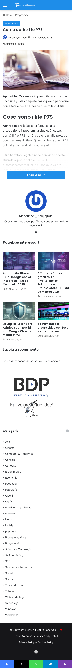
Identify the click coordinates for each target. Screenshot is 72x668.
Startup (9, 579)
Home (9, 15)
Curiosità (10, 465)
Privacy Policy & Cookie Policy (36, 642)
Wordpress (11, 615)
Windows (10, 609)
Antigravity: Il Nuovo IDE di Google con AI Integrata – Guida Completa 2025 (17, 278)
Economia (11, 477)
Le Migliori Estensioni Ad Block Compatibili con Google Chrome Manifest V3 (17, 329)
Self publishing (14, 555)
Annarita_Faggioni (17, 37)
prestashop (12, 531)
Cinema (10, 447)
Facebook (11, 483)
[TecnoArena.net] (25, 5)
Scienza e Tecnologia (18, 549)
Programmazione (15, 537)
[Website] (36, 231)
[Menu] (5, 6)
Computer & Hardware (19, 453)
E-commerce (13, 471)
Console (10, 459)
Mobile (9, 525)
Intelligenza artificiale (18, 507)
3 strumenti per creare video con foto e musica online (53, 327)
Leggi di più (35, 174)
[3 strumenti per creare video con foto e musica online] (53, 311)
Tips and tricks (14, 585)
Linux (8, 519)
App (7, 441)
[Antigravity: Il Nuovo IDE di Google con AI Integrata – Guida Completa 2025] (19, 261)
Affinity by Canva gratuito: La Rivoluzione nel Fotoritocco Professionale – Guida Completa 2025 (53, 282)
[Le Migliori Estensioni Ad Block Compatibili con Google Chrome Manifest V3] (19, 311)
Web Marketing (14, 597)
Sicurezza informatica (18, 567)
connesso (24, 361)
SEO (7, 561)
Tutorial (9, 591)
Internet (10, 513)
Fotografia (11, 489)
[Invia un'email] (29, 37)
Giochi (9, 495)
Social (9, 573)
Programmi (21, 15)
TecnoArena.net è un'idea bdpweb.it (36, 636)
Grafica (9, 501)
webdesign (11, 603)
